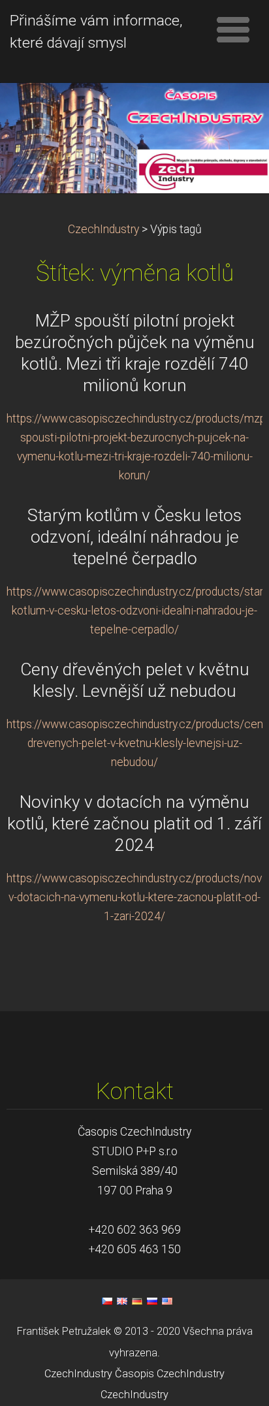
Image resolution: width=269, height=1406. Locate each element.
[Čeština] (107, 1301)
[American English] (167, 1301)
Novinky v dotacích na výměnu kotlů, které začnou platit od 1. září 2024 (134, 823)
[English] (122, 1301)
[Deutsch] (137, 1301)
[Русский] (152, 1301)
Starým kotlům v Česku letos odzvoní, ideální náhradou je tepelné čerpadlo (134, 536)
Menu (233, 29)
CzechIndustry (103, 229)
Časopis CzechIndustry (170, 1373)
